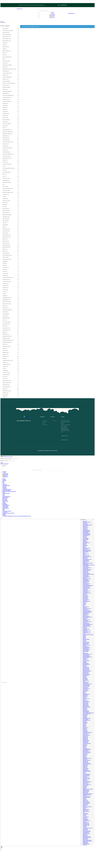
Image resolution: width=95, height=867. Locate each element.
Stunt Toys (85, 799)
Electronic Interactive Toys (8, 141)
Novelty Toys (85, 709)
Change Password (6, 485)
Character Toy (85, 571)
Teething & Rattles (6, 364)
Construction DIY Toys (7, 97)
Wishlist (4, 514)
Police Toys (5, 271)
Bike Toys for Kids (6, 60)
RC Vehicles (5, 295)
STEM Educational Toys (7, 342)
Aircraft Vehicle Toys (7, 36)
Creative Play (5, 105)
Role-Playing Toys (86, 762)
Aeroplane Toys (85, 529)
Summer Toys (5, 350)
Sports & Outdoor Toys (87, 784)
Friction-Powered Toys (7, 164)
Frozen (4, 166)
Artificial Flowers (6, 46)
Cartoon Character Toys (7, 73)
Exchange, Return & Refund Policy (9, 491)
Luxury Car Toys (86, 690)
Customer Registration (7, 489)
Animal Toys (5, 42)
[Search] (93, 682)
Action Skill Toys (6, 32)
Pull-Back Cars (5, 289)
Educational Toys (6, 137)
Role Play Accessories (87, 760)
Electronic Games (6, 139)
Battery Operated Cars (7, 56)
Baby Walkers (85, 545)
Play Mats (5, 263)
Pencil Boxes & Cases (86, 718)
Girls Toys (4, 174)
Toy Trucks (85, 817)
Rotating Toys (85, 766)
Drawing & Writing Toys (7, 129)
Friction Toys (5, 162)
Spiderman (5, 332)
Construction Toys (6, 99)
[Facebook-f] (70, 5)
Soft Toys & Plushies (7, 322)
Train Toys (84, 821)
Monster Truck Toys (86, 701)
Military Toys (5, 239)
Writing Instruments (86, 843)
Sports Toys (85, 787)
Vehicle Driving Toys (6, 386)
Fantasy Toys (5, 150)
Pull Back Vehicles (86, 740)
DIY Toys (4, 127)
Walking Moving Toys (7, 390)
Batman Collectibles (86, 548)
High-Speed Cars (86, 646)
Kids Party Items (6, 218)
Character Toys (6, 79)
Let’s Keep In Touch (6, 496)
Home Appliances (86, 650)
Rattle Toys (85, 746)
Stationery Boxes (86, 789)
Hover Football (85, 651)
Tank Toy (84, 808)
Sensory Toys (5, 315)
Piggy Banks (5, 261)
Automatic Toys (85, 539)
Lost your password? (4, 463)
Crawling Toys (5, 103)
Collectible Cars (6, 93)
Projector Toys (85, 737)
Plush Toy (84, 726)
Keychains (84, 661)
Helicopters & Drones (7, 182)
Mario (84, 692)
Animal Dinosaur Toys (7, 40)
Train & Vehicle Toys (86, 820)
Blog (3, 481)
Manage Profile (6, 497)
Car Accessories (86, 566)
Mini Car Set (85, 696)
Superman (4, 358)
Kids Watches (5, 224)
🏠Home (4, 471)
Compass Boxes (86, 584)
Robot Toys (5, 305)
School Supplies (6, 313)
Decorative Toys (6, 113)
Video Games (85, 835)
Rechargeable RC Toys (7, 297)
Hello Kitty (84, 645)
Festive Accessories (7, 156)
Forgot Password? (6, 493)
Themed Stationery (86, 811)
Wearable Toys (5, 392)
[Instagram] (76, 5)
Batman (84, 547)
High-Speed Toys (86, 648)
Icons (4, 495)
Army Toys (5, 44)
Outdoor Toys (85, 715)
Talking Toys (5, 362)
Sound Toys (5, 326)
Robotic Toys (85, 759)
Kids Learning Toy (6, 212)
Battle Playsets (85, 551)
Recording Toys (85, 750)
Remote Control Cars (7, 301)
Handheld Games (6, 180)
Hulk (3, 184)
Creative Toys (85, 591)
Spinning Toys (85, 783)
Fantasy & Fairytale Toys (7, 147)
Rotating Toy (85, 765)
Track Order (5, 512)
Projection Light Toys (7, 281)
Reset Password (6, 505)
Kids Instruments (6, 208)
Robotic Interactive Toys (87, 758)
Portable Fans (5, 273)
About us (4, 479)
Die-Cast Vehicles (6, 119)
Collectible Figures (86, 580)
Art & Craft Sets (85, 537)
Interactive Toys (6, 194)
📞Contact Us (5, 476)
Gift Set (84, 636)
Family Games (5, 145)
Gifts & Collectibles (6, 172)
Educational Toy (6, 135)
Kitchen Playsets (86, 680)
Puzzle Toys (5, 291)
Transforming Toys (6, 374)
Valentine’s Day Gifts (7, 382)
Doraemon (85, 607)
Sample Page (5, 506)
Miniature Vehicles (86, 698)
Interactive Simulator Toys (8, 192)
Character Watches (6, 81)
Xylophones (5, 396)
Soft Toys (5, 320)
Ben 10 (4, 58)
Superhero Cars (6, 352)
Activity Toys (85, 528)
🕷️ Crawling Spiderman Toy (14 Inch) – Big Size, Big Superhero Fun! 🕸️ (17, 516)
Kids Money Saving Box (7, 214)
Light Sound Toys (6, 230)
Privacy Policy (5, 501)
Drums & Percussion (86, 610)
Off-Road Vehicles (86, 710)
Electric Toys (85, 615)
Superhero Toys (6, 356)
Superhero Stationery (86, 802)
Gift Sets (84, 637)
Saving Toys (85, 767)
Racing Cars (85, 745)
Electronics (85, 618)
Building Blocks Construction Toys (9, 69)
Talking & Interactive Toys (8, 360)
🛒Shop (4, 472)
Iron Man (4, 196)
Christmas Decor (6, 85)
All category (85, 521)
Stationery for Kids (6, 338)
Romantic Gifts (5, 311)
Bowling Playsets (86, 560)
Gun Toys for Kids (6, 178)
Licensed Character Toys (87, 683)
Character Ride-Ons (86, 570)
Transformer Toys (6, 372)
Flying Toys (85, 628)
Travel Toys (5, 376)
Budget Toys (5, 67)
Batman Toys (85, 549)
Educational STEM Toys (7, 133)
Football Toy (5, 160)
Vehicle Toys (5, 388)
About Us (4, 480)
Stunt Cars (5, 348)
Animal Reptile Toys (86, 535)
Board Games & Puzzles (7, 65)
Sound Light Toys (6, 324)
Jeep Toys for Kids (6, 200)
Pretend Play (5, 275)
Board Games (5, 62)
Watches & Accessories (87, 837)
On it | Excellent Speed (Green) (88, 712)
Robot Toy (84, 755)
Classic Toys (5, 89)
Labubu (4, 226)
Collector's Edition (86, 581)
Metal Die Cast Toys (7, 237)
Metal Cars (85, 693)
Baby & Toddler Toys (7, 50)
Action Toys (85, 526)
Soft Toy (84, 772)
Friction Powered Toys (87, 630)
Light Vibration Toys (6, 235)
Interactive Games (6, 190)
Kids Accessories (86, 663)
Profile (4, 502)
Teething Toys (85, 810)
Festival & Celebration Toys (8, 154)
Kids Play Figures (86, 673)
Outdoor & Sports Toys (7, 255)
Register (4, 503)
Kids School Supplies (86, 674)
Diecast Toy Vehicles (7, 123)
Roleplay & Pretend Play (7, 309)
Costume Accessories (7, 101)
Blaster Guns (85, 557)
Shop (4, 509)
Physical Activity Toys (7, 259)
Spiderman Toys (6, 334)
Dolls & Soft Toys (86, 606)
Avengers (4, 48)
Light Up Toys (5, 232)
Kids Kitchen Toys (6, 210)
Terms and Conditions (7, 511)
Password (2, 460)
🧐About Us (5, 475)
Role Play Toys (5, 307)
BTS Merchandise (86, 561)
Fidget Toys (85, 627)
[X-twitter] (73, 5)
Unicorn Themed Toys (7, 380)
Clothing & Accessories (7, 91)
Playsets (84, 724)
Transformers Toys (86, 824)
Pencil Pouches (6, 257)
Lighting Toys (85, 689)
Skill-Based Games (6, 317)
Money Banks (85, 700)
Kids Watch (85, 677)
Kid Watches (5, 202)
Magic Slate (85, 691)
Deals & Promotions (6, 490)
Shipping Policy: (6, 508)
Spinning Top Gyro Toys (7, 336)
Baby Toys (5, 52)
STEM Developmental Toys (8, 340)
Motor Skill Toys (6, 243)
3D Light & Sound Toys (87, 522)
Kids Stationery (6, 220)
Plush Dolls (5, 265)
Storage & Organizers (86, 796)
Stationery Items (86, 791)
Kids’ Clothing (85, 679)
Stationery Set (85, 792)
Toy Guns (84, 815)
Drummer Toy (85, 609)
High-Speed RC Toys (86, 647)
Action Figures (5, 28)
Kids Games (5, 204)
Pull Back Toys (5, 287)
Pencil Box (85, 716)
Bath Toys (5, 54)
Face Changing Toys (86, 619)
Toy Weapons (5, 370)
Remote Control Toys (7, 303)
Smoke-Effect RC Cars (87, 771)
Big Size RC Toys (86, 553)
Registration (5, 504)
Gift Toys (84, 638)
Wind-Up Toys (85, 839)
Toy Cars (4, 368)
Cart (3, 482)
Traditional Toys (85, 819)
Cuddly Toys (5, 107)
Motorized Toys (85, 705)
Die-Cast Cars (5, 115)
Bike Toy (84, 554)
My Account (5, 500)
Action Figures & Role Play (8, 30)
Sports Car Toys (85, 785)
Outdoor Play (85, 714)
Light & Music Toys (86, 684)
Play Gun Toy (85, 722)
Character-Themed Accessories (9, 83)
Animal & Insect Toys (7, 38)
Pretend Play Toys (6, 279)
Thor (84, 812)
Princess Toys (85, 734)
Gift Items (5, 170)
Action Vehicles (85, 527)
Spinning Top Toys (86, 782)
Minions (84, 699)
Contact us (5, 488)
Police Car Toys (6, 267)
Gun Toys (4, 176)
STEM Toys (5, 344)
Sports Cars (85, 786)
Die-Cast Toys (5, 117)
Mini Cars (84, 697)
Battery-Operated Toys (87, 550)
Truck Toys (5, 378)
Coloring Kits (85, 582)
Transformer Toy (86, 822)
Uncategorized (85, 828)
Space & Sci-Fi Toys (6, 328)
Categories (5, 484)
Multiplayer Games (6, 245)
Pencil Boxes (85, 717)
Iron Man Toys (5, 198)
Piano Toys (85, 721)
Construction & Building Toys (8, 95)
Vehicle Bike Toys (6, 384)
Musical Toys (5, 251)
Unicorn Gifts (85, 829)
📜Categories (5, 473)
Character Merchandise (7, 77)
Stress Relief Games (7, 346)
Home (1, 22)
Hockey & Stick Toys (86, 649)
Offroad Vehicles (6, 253)
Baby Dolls (85, 543)
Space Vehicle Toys (6, 330)
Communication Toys (86, 583)
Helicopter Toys (85, 643)
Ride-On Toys (85, 754)
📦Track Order (5, 474)
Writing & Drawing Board (87, 840)
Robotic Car (85, 757)
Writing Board (5, 394)
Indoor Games (5, 186)
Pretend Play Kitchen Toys (8, 277)
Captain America (6, 71)
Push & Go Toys (85, 742)
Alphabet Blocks (85, 532)
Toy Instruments (85, 816)
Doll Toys (84, 604)
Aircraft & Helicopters (7, 34)
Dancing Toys (5, 111)
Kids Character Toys (86, 664)
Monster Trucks (6, 241)
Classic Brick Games (6, 87)
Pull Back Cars (5, 285)
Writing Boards (85, 842)
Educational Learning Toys (8, 131)
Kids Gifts (4, 206)
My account (5, 498)
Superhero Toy (5, 354)
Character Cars (5, 75)
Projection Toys (6, 283)
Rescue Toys (85, 753)
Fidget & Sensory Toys (7, 158)
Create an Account (8, 456)
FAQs (4, 492)
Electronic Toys (6, 143)
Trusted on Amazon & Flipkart (8, 513)
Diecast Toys (5, 125)
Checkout (4, 486)
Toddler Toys (5, 366)
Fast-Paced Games (6, 152)
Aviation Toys (85, 541)
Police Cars (5, 269)
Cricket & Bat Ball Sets (87, 592)
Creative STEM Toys (86, 590)
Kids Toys (4, 222)
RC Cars (4, 293)
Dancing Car (5, 109)
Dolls (84, 605)
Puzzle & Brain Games (87, 743)
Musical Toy (5, 249)
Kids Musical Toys (6, 216)
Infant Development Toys (8, 188)
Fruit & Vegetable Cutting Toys (9, 168)
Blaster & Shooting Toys (87, 556)
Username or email (4, 458)
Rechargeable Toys (6, 299)
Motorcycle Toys (86, 704)
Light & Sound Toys (6, 228)
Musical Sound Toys (6, 247)
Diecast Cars (5, 121)
